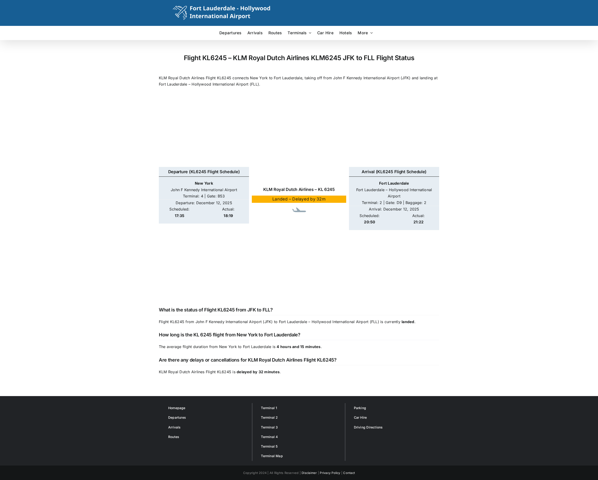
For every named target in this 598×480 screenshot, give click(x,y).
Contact (349, 473)
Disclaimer (309, 473)
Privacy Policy (330, 473)
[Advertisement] (299, 129)
